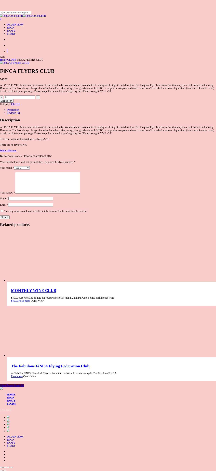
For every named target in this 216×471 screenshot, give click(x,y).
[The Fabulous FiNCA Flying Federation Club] (32, 355)
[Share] (8, 467)
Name (4, 198)
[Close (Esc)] (11, 467)
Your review (7, 192)
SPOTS (11, 400)
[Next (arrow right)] (4, 470)
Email (4, 204)
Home (3, 59)
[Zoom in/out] (1, 467)
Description (13, 109)
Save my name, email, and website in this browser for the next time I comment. (46, 211)
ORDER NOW (15, 436)
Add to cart (6, 101)
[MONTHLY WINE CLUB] (32, 280)
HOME (11, 394)
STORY (11, 403)
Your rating (7, 167)
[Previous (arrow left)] (1, 470)
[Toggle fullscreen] (4, 467)
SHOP (10, 397)
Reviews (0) (13, 112)
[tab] (111, 109)
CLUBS (11, 59)
